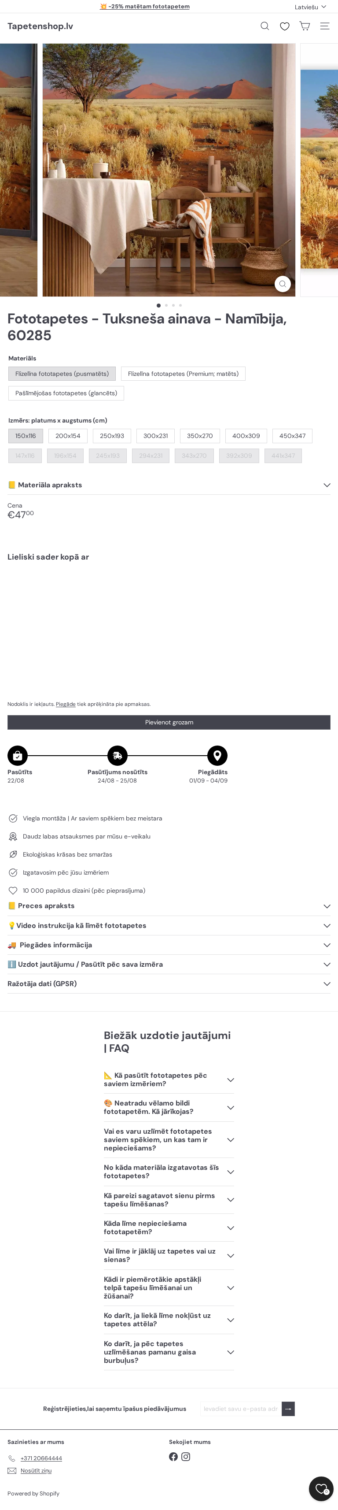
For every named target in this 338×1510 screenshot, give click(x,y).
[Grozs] (304, 26)
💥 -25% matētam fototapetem (145, 6)
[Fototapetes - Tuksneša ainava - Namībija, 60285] (169, 599)
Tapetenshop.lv (40, 26)
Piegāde (66, 704)
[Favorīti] (284, 26)
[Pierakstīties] (288, 1409)
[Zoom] (283, 284)
